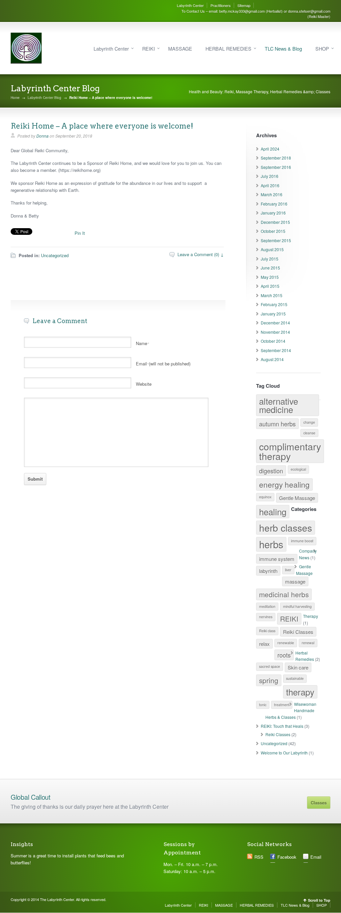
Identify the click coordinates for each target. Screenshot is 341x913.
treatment (281, 704)
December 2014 (275, 322)
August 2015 (272, 249)
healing (272, 511)
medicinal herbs (284, 594)
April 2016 (270, 185)
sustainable (295, 678)
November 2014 (275, 332)
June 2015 (270, 267)
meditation (267, 606)
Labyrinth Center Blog (44, 97)
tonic (262, 704)
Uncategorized (55, 255)
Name (142, 343)
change (309, 422)
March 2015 (271, 295)
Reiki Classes (298, 631)
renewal (308, 642)
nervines (265, 616)
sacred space (269, 666)
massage (295, 581)
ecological (298, 469)
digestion (271, 470)
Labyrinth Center (190, 5)
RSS (258, 857)
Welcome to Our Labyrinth (284, 752)
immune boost (302, 540)
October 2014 (273, 341)
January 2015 (273, 313)
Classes (319, 802)
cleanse (309, 432)
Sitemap (243, 5)
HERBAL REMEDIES (228, 48)
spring (268, 680)
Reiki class (267, 630)
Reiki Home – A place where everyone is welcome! (102, 126)
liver (288, 569)
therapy (300, 691)
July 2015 (269, 258)
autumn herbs (277, 423)
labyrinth (268, 570)
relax (264, 643)
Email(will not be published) (163, 363)
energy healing (284, 484)
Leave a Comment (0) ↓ (200, 254)
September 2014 (276, 350)
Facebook (286, 857)
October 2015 (273, 231)
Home (15, 97)
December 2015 (275, 222)
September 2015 (276, 240)
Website (144, 384)
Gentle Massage (297, 497)
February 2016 (274, 204)
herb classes (285, 527)
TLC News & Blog (283, 48)
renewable (285, 642)
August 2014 (272, 359)
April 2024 (270, 149)
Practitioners (220, 5)
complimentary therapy (290, 450)
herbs (271, 544)
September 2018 (276, 158)
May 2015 (270, 277)
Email (315, 857)
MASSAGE (180, 48)
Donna (42, 136)
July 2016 (269, 176)
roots (284, 655)
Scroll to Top (319, 900)
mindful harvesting (297, 606)
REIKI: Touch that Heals (282, 726)
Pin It (80, 233)
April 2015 (270, 286)
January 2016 (273, 213)
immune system (276, 558)
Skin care (298, 667)
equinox (265, 496)
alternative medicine (278, 405)
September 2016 (276, 167)
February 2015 (274, 304)
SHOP (322, 48)
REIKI (148, 48)
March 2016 (271, 194)
